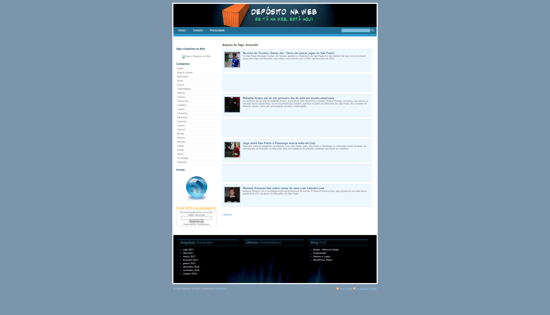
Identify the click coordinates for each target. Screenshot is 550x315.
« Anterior (227, 214)
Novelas (181, 141)
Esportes (181, 121)
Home (182, 30)
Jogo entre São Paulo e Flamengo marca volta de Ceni (279, 143)
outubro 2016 (190, 273)
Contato (198, 30)
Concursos (183, 101)
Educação (182, 117)
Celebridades (184, 88)
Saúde (180, 150)
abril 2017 (188, 253)
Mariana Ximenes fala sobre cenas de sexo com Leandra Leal (283, 188)
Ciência (181, 93)
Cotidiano (182, 105)
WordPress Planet (322, 260)
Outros (180, 146)
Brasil (180, 80)
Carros (180, 84)
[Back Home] (275, 19)
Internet (181, 129)
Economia (182, 113)
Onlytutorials (319, 253)
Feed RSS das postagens (195, 208)
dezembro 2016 (191, 266)
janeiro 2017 (189, 263)
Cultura (181, 109)
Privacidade (217, 30)
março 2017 (189, 256)
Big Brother (183, 76)
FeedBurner (203, 224)
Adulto (180, 68)
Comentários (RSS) (366, 289)
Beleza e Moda (184, 72)
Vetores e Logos (321, 256)
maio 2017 (188, 249)
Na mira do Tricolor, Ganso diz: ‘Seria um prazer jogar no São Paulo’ (289, 53)
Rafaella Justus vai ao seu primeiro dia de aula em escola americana (288, 98)
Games (181, 125)
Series (180, 154)
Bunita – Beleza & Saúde (326, 249)
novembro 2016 (191, 270)
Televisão (182, 162)
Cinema (181, 97)
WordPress (221, 288)
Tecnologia (182, 158)
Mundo (180, 133)
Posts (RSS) (346, 289)
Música (181, 137)
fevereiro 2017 (190, 260)
